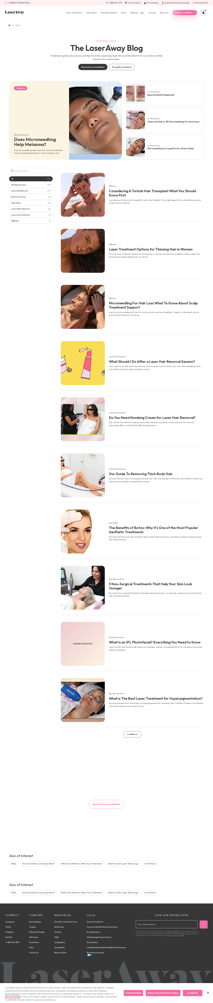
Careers (32, 927)
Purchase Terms (93, 932)
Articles (57, 932)
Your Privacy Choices (95, 953)
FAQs (13, 863)
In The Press (150, 863)
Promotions (34, 942)
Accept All (192, 993)
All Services (59, 927)
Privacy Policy (92, 942)
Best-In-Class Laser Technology (123, 863)
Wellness (136, 12)
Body (123, 12)
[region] (106, 993)
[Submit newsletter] (204, 924)
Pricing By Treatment (121, 67)
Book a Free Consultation (92, 67)
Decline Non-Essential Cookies (163, 993)
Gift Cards (33, 937)
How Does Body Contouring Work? (38, 863)
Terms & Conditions (95, 922)
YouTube (8, 937)
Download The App (36, 932)
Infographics (59, 942)
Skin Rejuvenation (109, 12)
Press (31, 947)
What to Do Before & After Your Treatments (81, 863)
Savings (152, 12)
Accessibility (59, 947)
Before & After (60, 953)
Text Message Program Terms (99, 937)
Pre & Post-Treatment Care (65, 922)
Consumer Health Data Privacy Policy (102, 927)
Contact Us (34, 953)
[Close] (208, 992)
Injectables (92, 12)
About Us (164, 12)
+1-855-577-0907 (12, 942)
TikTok (8, 927)
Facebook (9, 932)
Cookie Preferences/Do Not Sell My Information (106, 947)
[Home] (14, 13)
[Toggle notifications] (203, 12)
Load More (132, 734)
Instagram (9, 922)
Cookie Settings (133, 993)
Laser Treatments (74, 12)
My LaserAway (35, 922)
